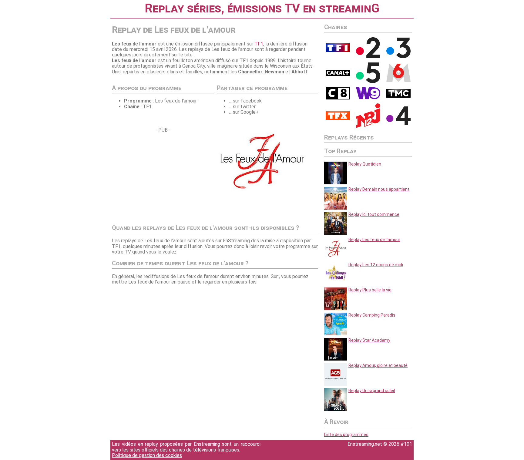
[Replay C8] (338, 98)
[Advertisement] (163, 175)
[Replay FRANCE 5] (368, 81)
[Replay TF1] (338, 50)
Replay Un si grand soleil (371, 390)
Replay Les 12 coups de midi (375, 264)
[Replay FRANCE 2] (368, 56)
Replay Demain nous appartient (378, 189)
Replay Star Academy (369, 340)
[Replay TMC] (398, 96)
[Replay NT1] (338, 118)
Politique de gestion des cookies (147, 455)
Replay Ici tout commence (373, 214)
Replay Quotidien (364, 164)
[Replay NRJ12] (368, 126)
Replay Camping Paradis (371, 315)
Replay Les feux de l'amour (374, 239)
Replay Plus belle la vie (369, 289)
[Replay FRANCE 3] (398, 56)
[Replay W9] (368, 97)
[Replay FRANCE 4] (398, 123)
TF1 (258, 44)
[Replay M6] (398, 80)
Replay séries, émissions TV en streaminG (262, 8)
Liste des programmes (346, 434)
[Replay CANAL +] (338, 74)
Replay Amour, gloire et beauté (378, 365)
